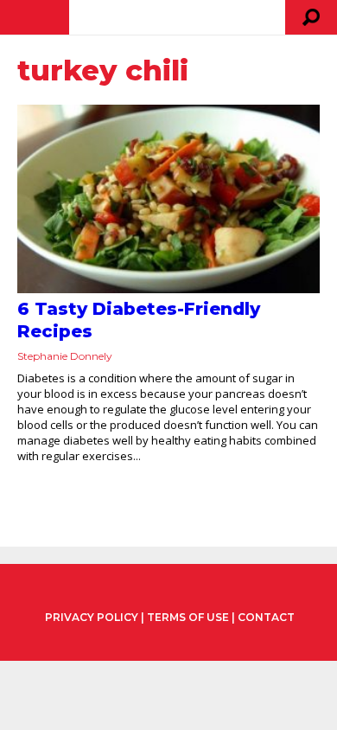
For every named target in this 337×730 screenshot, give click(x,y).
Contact (266, 617)
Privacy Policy (91, 617)
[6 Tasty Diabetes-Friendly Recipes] (168, 199)
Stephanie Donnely (64, 355)
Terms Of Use (188, 617)
